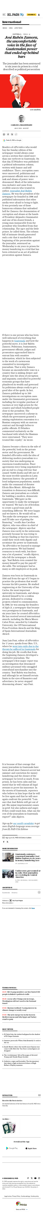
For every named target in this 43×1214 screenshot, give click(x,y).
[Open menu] (4, 14)
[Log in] (39, 14)
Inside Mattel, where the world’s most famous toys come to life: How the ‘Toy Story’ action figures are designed (22, 1049)
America (14, 893)
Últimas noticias (9, 988)
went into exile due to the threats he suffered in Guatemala (20, 648)
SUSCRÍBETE (31, 14)
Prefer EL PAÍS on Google (13, 140)
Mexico (5, 28)
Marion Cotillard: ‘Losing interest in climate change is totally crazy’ (19, 1009)
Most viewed (7, 1029)
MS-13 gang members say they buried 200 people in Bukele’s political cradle (21, 993)
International (11, 22)
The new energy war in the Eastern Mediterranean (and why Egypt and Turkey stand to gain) (19, 1017)
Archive (5, 1119)
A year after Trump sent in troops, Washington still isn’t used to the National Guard (19, 1001)
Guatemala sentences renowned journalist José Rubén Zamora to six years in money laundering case (28, 857)
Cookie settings (25, 1196)
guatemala (17, 34)
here (33, 908)
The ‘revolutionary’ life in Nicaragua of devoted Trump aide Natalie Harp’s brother (20, 1056)
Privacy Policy (16, 1196)
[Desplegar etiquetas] (39, 892)
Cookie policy (35, 1196)
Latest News (18, 28)
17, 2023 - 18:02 (21, 128)
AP (16, 863)
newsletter (7, 1095)
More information (7, 903)
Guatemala (19, 340)
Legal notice (8, 1196)
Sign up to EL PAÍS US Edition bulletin (19, 838)
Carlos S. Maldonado (21, 125)
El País (17, 880)
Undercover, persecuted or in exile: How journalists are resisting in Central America (28, 874)
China (11, 28)
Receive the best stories (12, 1101)
